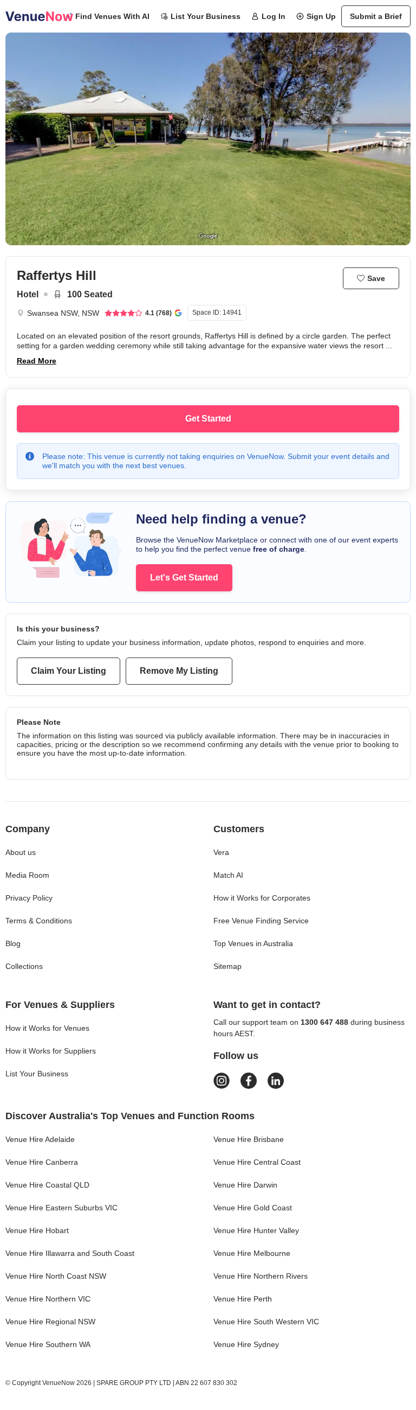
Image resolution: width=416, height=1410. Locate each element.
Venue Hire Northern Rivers (260, 1276)
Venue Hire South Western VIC (266, 1321)
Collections (24, 966)
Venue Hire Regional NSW (50, 1321)
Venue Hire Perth (242, 1298)
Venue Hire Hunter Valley (256, 1230)
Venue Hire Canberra (41, 1162)
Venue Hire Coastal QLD (47, 1185)
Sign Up (321, 16)
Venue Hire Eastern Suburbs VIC (61, 1207)
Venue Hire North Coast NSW (55, 1276)
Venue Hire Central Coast (257, 1162)
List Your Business (205, 16)
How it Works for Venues (47, 1028)
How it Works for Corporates (261, 898)
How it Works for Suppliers (50, 1051)
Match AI (228, 875)
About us (20, 852)
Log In (273, 16)
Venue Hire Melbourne (251, 1253)
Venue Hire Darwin (245, 1185)
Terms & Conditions (38, 920)
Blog (13, 943)
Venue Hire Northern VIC (47, 1298)
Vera (221, 852)
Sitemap (227, 966)
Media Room (27, 875)
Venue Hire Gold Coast (252, 1207)
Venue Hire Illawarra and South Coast (69, 1253)
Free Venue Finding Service (261, 920)
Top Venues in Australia (253, 943)
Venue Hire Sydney (246, 1344)
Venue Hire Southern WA (47, 1344)
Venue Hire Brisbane (248, 1139)
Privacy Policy (29, 898)
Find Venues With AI (112, 16)
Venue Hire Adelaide (40, 1139)
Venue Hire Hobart (37, 1230)
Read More (36, 360)
